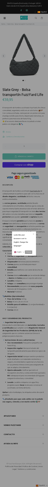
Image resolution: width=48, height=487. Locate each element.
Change (28, 252)
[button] (19, 252)
